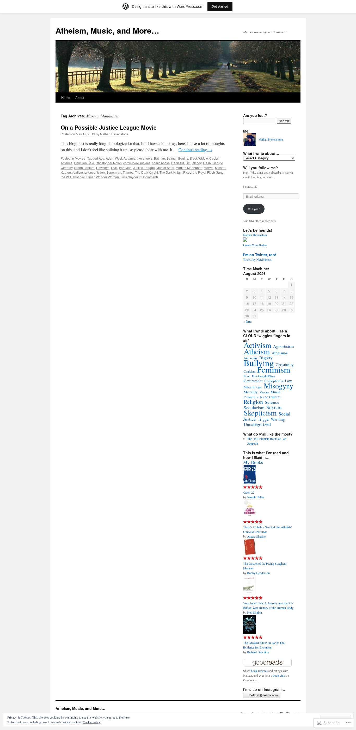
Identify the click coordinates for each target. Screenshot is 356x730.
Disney (196, 163)
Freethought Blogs (263, 376)
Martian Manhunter (189, 167)
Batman (159, 158)
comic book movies (136, 163)
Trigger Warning (271, 419)
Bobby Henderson (258, 573)
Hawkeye (102, 167)
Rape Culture (270, 396)
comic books (161, 163)
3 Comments (149, 177)
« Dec (247, 321)
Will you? (254, 209)
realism (77, 172)
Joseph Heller (255, 497)
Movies (80, 158)
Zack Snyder (129, 177)
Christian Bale (84, 163)
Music (275, 391)
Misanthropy (253, 387)
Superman (113, 172)
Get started (220, 6)
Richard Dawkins (258, 652)
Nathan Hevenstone (114, 134)
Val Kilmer (87, 177)
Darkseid (177, 163)
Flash (207, 163)
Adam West (114, 158)
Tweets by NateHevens (257, 259)
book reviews (259, 671)
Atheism (257, 351)
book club (279, 675)
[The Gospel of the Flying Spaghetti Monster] (249, 554)
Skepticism (260, 412)
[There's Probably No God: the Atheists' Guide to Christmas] (249, 517)
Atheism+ (279, 352)
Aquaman (130, 158)
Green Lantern (84, 167)
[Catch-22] (249, 483)
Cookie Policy (91, 722)
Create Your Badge (255, 245)
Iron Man (125, 167)
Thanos (128, 172)
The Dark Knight (146, 172)
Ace (101, 158)
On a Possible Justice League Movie (109, 127)
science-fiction (94, 172)
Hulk (114, 167)
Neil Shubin (254, 612)
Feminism (273, 369)
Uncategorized (257, 424)
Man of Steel (165, 167)
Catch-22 (248, 492)
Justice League (144, 167)
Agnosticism (283, 346)
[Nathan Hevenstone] (245, 240)
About (79, 97)
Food (247, 376)
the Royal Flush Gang (208, 172)
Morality (251, 391)
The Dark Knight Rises (175, 172)
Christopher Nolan (109, 163)
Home (65, 97)
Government (253, 380)
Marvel (208, 167)
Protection (251, 397)
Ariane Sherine (256, 536)
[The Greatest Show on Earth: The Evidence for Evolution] (249, 633)
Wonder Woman (107, 177)
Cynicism (249, 371)
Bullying (259, 362)
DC (188, 163)
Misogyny (278, 386)
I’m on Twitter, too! (259, 254)
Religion (253, 401)
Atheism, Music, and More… (107, 30)
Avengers (145, 158)
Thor (75, 177)
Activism (257, 345)
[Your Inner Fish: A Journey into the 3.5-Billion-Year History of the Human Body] (249, 593)
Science (272, 402)
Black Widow (199, 158)
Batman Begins (177, 158)
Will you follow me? (260, 167)
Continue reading (195, 149)
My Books (253, 462)
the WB (66, 177)
